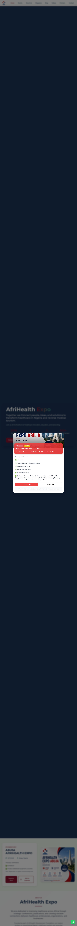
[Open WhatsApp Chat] (73, 922)
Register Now (27, 484)
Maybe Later (50, 484)
